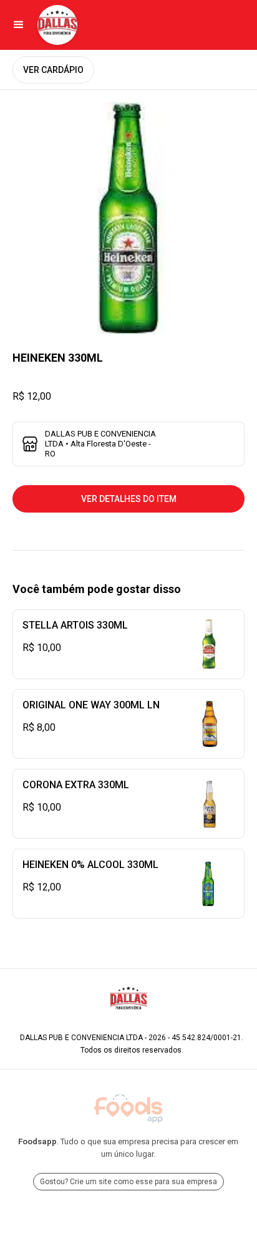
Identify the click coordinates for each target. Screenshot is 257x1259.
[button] (18, 25)
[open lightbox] (128, 218)
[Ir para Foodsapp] (128, 1108)
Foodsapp (37, 1141)
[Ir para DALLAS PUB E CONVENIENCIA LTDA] (57, 25)
